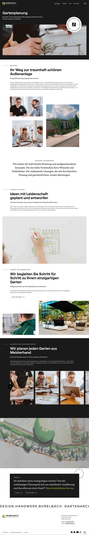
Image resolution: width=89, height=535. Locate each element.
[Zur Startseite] (9, 3)
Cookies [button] (26, 532)
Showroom (76, 3)
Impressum (5, 532)
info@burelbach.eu (70, 523)
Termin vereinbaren (17, 297)
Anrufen (17, 492)
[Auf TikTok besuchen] (80, 532)
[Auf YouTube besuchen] (77, 532)
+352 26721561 (70, 521)
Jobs (70, 3)
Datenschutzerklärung (16, 532)
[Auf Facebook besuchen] (72, 532)
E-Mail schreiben (30, 492)
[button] (85, 3)
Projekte (64, 3)
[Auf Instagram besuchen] (74, 532)
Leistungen (57, 3)
